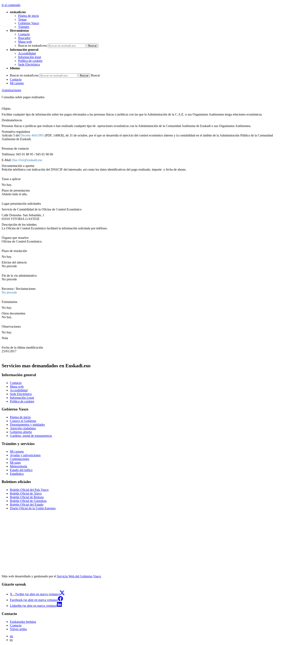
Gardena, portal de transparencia (31, 435)
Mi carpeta (17, 83)
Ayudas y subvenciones (25, 455)
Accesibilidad (27, 53)
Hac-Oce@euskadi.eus (27, 160)
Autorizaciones (11, 90)
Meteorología (18, 466)
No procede (9, 292)
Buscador (24, 38)
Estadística (17, 473)
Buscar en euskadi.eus (32, 45)
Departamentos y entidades (27, 424)
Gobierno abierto (21, 432)
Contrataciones (19, 459)
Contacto (24, 34)
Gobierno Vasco (28, 23)
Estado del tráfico (21, 470)
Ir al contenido (11, 5)
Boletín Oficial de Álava (26, 493)
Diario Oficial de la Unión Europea (33, 508)
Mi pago (15, 462)
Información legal (29, 57)
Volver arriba (18, 629)
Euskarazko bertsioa (23, 621)
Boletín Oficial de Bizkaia (27, 497)
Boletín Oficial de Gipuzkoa (28, 501)
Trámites (23, 27)
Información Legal (22, 397)
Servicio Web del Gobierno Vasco (79, 576)
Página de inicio (28, 15)
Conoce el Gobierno (23, 421)
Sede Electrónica (29, 64)
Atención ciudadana (23, 428)
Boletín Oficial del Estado (26, 504)
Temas (22, 19)
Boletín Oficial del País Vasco (29, 489)
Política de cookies (30, 60)
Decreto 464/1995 (32, 135)
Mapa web (25, 41)
